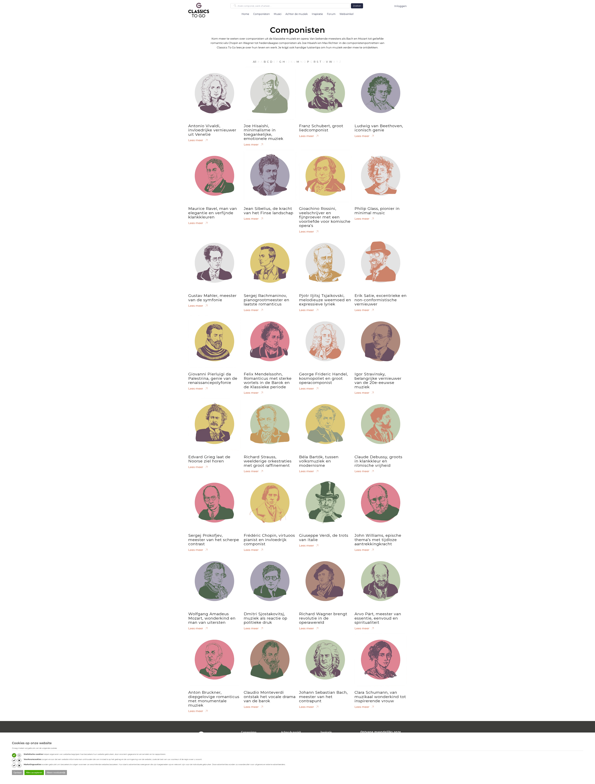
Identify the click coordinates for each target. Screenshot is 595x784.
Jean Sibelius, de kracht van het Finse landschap (268, 210)
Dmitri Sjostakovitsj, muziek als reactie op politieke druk (265, 618)
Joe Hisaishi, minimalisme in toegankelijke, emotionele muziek (263, 132)
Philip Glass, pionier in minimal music (377, 210)
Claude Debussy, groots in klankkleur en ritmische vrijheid (378, 461)
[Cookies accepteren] (14, 755)
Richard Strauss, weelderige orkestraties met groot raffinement (268, 461)
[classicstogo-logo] (198, 10)
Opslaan (17, 772)
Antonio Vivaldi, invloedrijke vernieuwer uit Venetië (212, 130)
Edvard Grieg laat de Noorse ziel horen (209, 459)
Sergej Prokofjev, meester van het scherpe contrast (213, 539)
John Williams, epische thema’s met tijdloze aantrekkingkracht (378, 539)
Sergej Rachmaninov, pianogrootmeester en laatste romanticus (266, 299)
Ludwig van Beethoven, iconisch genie (379, 127)
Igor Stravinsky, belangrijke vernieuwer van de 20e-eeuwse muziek (378, 380)
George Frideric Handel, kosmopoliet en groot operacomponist (323, 378)
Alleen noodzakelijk (56, 772)
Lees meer (196, 140)
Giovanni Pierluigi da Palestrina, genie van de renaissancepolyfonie (212, 378)
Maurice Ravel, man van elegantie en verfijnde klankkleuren (212, 212)
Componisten (248, 732)
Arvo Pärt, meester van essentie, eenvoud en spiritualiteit (378, 618)
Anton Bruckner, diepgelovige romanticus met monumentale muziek (213, 699)
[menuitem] (245, 14)
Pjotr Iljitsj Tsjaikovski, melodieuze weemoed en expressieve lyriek (325, 299)
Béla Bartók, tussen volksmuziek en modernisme (319, 461)
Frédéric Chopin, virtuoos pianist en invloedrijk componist (269, 539)
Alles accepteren (34, 772)
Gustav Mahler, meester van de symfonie (212, 297)
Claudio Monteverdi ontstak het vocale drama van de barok (270, 696)
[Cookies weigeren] (19, 755)
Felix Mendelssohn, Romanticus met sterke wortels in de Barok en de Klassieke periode (268, 380)
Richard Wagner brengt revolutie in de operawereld (323, 618)
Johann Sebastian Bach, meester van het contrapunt (323, 696)
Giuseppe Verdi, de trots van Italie (323, 537)
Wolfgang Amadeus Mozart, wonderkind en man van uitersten (212, 618)
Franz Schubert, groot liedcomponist (321, 127)
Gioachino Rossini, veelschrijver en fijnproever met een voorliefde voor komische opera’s (324, 217)
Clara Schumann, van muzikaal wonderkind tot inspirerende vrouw (380, 696)
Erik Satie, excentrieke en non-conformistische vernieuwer (381, 299)
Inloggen (400, 6)
